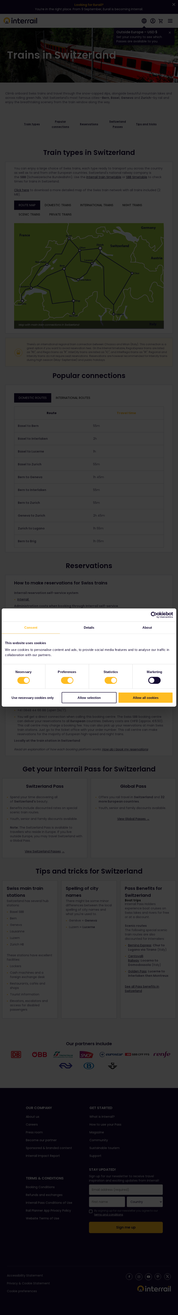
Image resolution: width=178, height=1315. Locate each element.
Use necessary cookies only (33, 698)
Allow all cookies (145, 698)
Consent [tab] (30, 627)
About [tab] (147, 627)
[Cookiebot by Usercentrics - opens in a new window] (154, 615)
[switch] (67, 680)
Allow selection (89, 698)
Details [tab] (89, 627)
